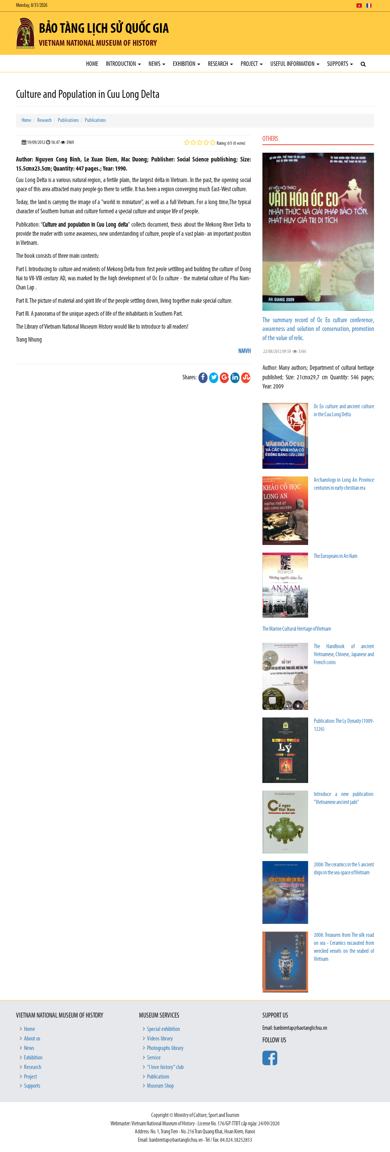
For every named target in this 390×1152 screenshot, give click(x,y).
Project (250, 64)
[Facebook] (203, 377)
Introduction (121, 64)
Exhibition (185, 64)
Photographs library (165, 1048)
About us (32, 1039)
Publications (68, 120)
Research (218, 64)
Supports (338, 64)
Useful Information (293, 64)
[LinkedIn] (235, 377)
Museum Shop (160, 1086)
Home (92, 64)
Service (154, 1058)
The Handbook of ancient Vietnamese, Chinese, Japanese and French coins (344, 655)
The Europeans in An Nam (335, 556)
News (155, 64)
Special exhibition (163, 1029)
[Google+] (224, 377)
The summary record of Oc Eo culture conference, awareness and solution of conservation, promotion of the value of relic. (318, 329)
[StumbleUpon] (245, 377)
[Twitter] (213, 377)
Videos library (160, 1039)
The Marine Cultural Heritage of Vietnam (296, 629)
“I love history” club (165, 1067)
